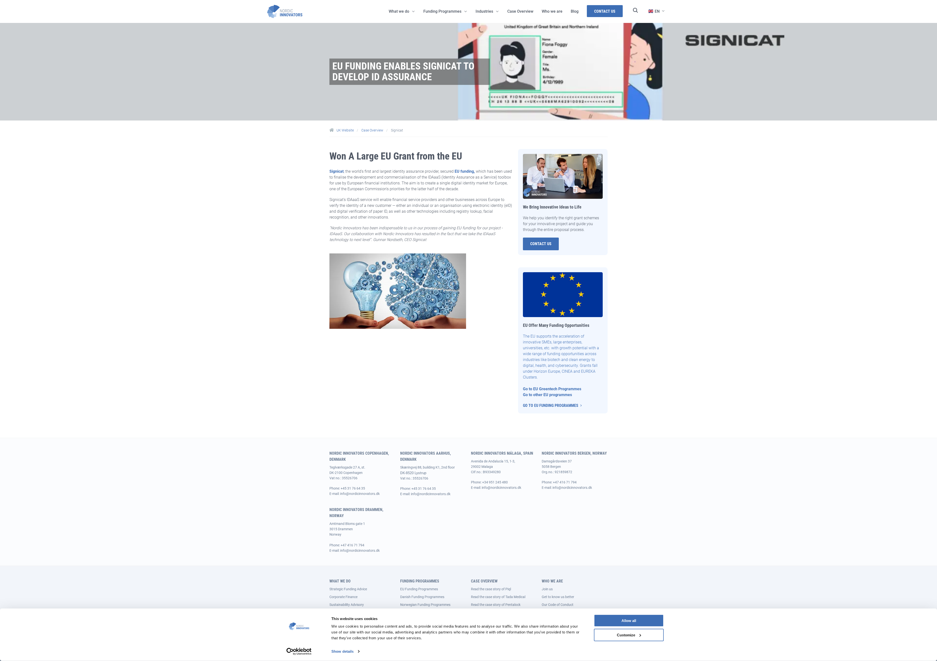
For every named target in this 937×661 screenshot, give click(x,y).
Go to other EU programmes (548, 394)
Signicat (336, 171)
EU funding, (465, 171)
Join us (547, 589)
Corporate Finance (343, 597)
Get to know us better (558, 597)
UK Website (345, 130)
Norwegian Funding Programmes (425, 605)
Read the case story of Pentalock (495, 605)
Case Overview (372, 130)
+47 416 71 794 (565, 482)
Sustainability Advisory (346, 605)
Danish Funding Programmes (422, 597)
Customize (626, 635)
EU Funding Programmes (419, 589)
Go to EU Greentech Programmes (552, 389)
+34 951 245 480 (495, 482)
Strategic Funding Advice (348, 589)
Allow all (628, 621)
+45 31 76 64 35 (353, 488)
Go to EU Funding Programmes (550, 405)
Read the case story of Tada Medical (498, 597)
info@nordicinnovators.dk (360, 494)
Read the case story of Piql (491, 589)
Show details (342, 651)
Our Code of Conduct (557, 605)
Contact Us (540, 243)
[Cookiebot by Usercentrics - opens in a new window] (299, 651)
